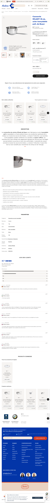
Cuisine (4, 445)
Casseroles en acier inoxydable (14, 218)
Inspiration (34, 8)
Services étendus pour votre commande (27, 450)
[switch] (47, 499)
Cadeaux (46, 8)
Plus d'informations (23, 499)
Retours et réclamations (26, 445)
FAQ (36, 451)
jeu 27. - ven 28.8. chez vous (38, 48)
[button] (7, 406)
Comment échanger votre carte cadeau (40, 463)
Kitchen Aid (14, 451)
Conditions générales (26, 456)
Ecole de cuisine (38, 455)
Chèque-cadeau (25, 462)
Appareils (5, 449)
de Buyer (10, 248)
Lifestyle (4, 455)
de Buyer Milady (11, 245)
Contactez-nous (25, 460)
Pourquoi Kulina (38, 460)
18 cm (9, 232)
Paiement (23, 452)
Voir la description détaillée (41, 35)
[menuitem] (4, 9)
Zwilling (13, 455)
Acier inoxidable (11, 229)
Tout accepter (37, 497)
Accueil (4, 457)
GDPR (23, 458)
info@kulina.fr (7, 473)
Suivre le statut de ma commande (39, 458)
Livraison (23, 454)
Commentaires (24, 447)
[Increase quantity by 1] (38, 72)
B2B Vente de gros (38, 453)
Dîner (4, 447)
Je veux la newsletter (40, 438)
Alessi (13, 447)
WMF (13, 445)
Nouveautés (40, 8)
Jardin (4, 451)
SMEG (13, 449)
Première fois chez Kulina (40, 449)
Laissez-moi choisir (10, 500)
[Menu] (48, 492)
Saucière (10, 241)
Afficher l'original (6, 286)
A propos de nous (38, 465)
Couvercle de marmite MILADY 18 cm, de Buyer (43, 59)
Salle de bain (5, 453)
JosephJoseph (15, 453)
